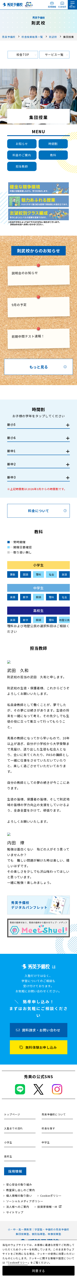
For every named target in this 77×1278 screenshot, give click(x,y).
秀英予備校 (8, 36)
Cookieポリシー (51, 1196)
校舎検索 (62, 6)
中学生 (46, 1142)
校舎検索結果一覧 (32, 36)
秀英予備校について (54, 1114)
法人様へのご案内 (17, 1207)
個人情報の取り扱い (19, 1196)
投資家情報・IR (47, 1207)
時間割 (53, 144)
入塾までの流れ (13, 1128)
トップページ (12, 1114)
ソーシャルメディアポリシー (24, 1201)
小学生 (8, 1142)
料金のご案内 (22, 155)
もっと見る (38, 366)
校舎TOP (22, 54)
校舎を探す (48, 1128)
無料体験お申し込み (41, 1047)
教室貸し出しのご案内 (20, 1190)
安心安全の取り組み (19, 1184)
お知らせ (22, 144)
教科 (53, 155)
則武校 (53, 36)
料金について (38, 510)
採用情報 (52, 6)
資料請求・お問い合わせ (41, 1030)
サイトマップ (14, 1212)
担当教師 (22, 166)
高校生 (8, 1156)
